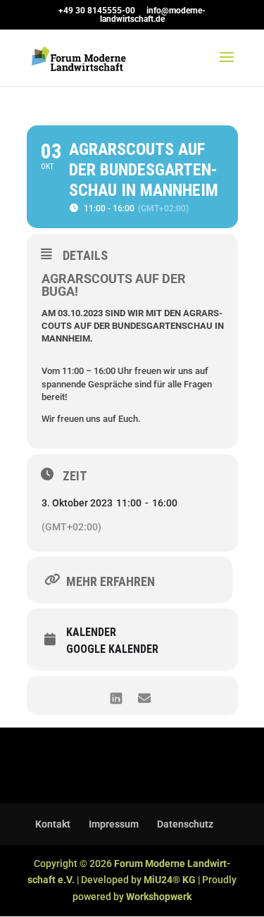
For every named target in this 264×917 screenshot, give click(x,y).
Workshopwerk (158, 896)
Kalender (91, 632)
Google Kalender (112, 649)
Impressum (114, 824)
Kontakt (52, 824)
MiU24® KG (170, 879)
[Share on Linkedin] (116, 695)
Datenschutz (185, 824)
